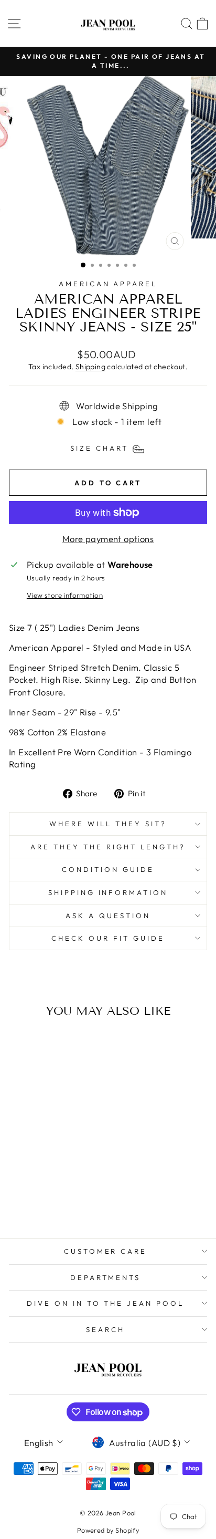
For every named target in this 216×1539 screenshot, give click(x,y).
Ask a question (108, 915)
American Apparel (108, 283)
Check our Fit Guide (108, 938)
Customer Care (105, 1251)
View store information (65, 595)
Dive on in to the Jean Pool (105, 1303)
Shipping (90, 366)
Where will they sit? (108, 823)
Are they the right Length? (107, 847)
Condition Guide (108, 869)
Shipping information (108, 892)
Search (105, 1329)
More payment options (108, 538)
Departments (105, 1277)
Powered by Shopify (108, 1530)
